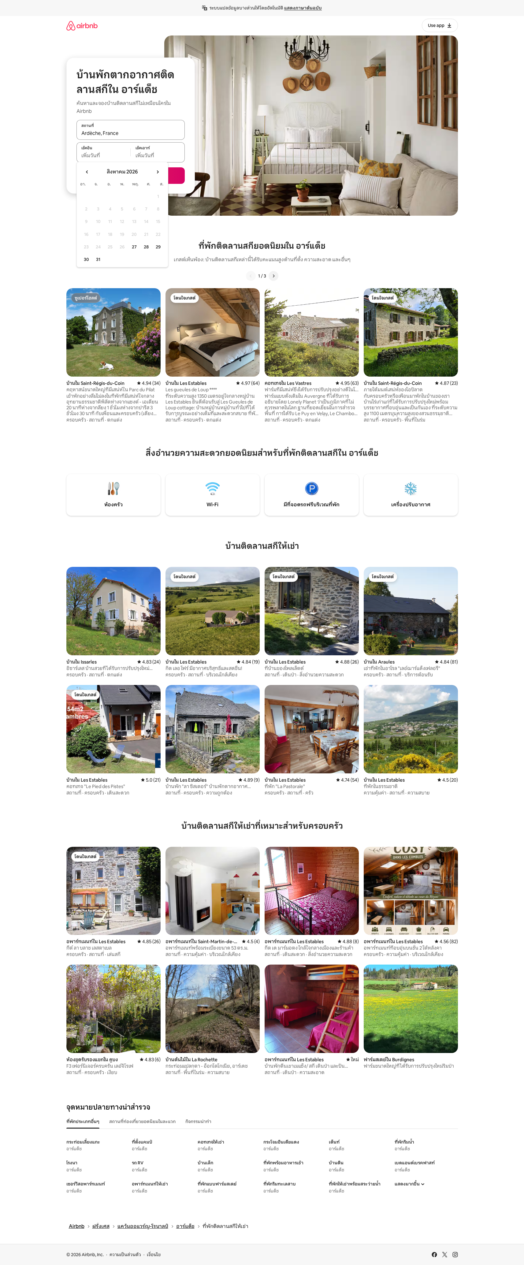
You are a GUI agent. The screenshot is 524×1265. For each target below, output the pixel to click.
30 (86, 259)
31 (98, 259)
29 (158, 247)
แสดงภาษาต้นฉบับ (303, 8)
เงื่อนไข (154, 1254)
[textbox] (103, 155)
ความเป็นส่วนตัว (125, 1254)
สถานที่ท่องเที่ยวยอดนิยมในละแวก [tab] (142, 1121)
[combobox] (130, 133)
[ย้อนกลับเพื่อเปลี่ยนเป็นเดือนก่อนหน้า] (87, 172)
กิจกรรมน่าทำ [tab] (198, 1121)
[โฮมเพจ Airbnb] (82, 25)
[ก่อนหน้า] (251, 276)
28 (146, 247)
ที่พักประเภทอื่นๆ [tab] (82, 1121)
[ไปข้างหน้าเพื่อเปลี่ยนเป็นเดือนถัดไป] (157, 172)
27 (134, 247)
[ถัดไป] (273, 276)
